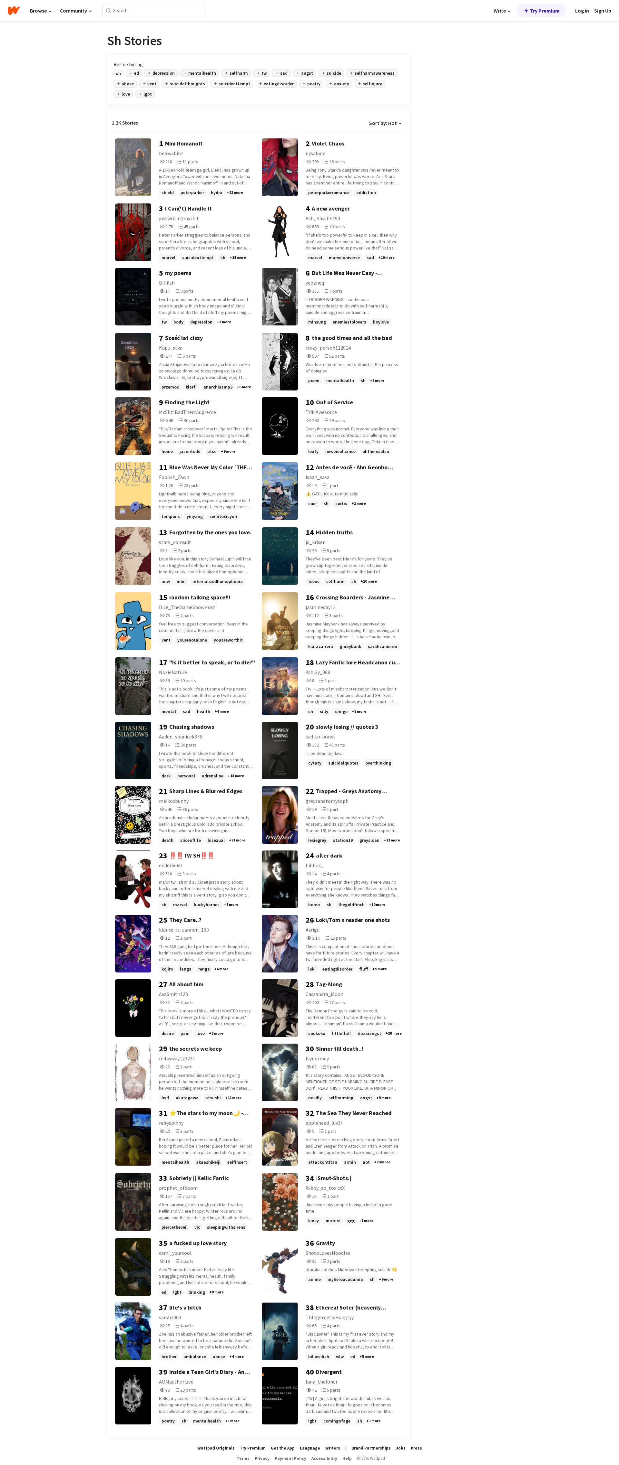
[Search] (108, 11)
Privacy (262, 1458)
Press (416, 1448)
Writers (332, 1448)
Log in (582, 10)
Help (347, 1458)
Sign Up (602, 10)
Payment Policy (290, 1458)
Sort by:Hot (383, 123)
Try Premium (545, 10)
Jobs (401, 1448)
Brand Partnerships (371, 1448)
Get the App (283, 1448)
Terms (243, 1458)
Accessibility (324, 1458)
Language (310, 1448)
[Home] (14, 10)
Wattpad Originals (216, 1448)
